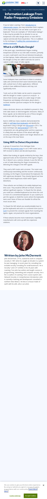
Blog (10, 9)
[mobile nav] (43, 3)
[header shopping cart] (38, 3)
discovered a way (17, 149)
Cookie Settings (15, 496)
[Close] (43, 485)
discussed (29, 125)
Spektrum (6, 105)
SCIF (4, 211)
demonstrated (23, 128)
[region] (23, 490)
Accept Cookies (30, 496)
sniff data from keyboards (19, 123)
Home (4, 9)
